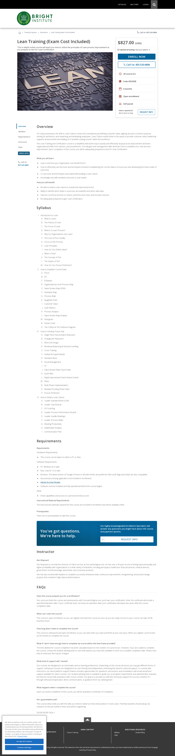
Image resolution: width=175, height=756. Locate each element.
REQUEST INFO (146, 112)
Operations (44, 32)
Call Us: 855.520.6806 (147, 32)
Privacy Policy (91, 750)
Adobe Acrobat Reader (50, 482)
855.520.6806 (23, 165)
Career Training (72, 732)
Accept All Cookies (24, 741)
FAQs (20, 147)
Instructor (22, 142)
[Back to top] (87, 729)
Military (117, 732)
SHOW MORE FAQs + (46, 712)
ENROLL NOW (136, 56)
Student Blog (140, 732)
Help (116, 735)
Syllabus (21, 131)
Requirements (24, 137)
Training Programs (30, 32)
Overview (22, 126)
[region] (24, 735)
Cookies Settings (24, 747)
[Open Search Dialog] (154, 4)
